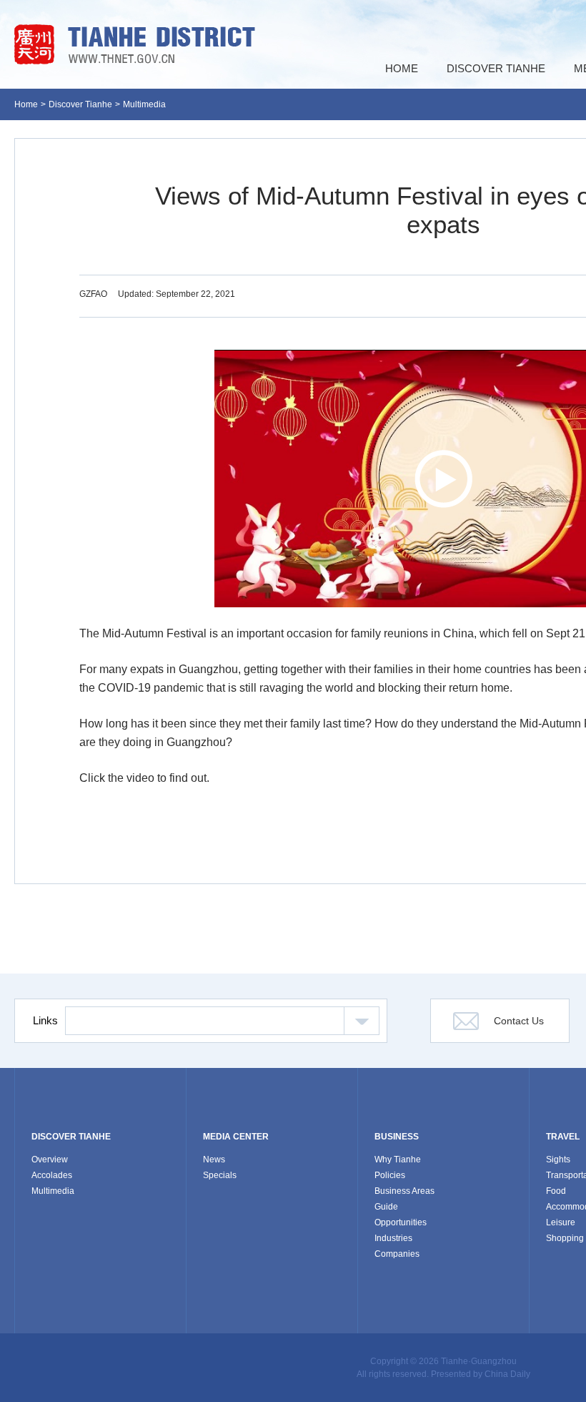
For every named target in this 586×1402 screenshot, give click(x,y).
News (214, 1160)
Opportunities (400, 1222)
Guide (386, 1207)
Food (556, 1191)
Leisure (560, 1222)
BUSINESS (396, 1137)
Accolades (51, 1175)
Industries (393, 1238)
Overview (49, 1160)
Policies (389, 1175)
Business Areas (404, 1191)
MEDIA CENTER (236, 1137)
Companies (396, 1254)
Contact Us (519, 1020)
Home (26, 104)
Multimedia (144, 104)
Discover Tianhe (80, 104)
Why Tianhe (397, 1160)
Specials (220, 1175)
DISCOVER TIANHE (71, 1137)
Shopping (565, 1238)
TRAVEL (563, 1137)
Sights (558, 1160)
